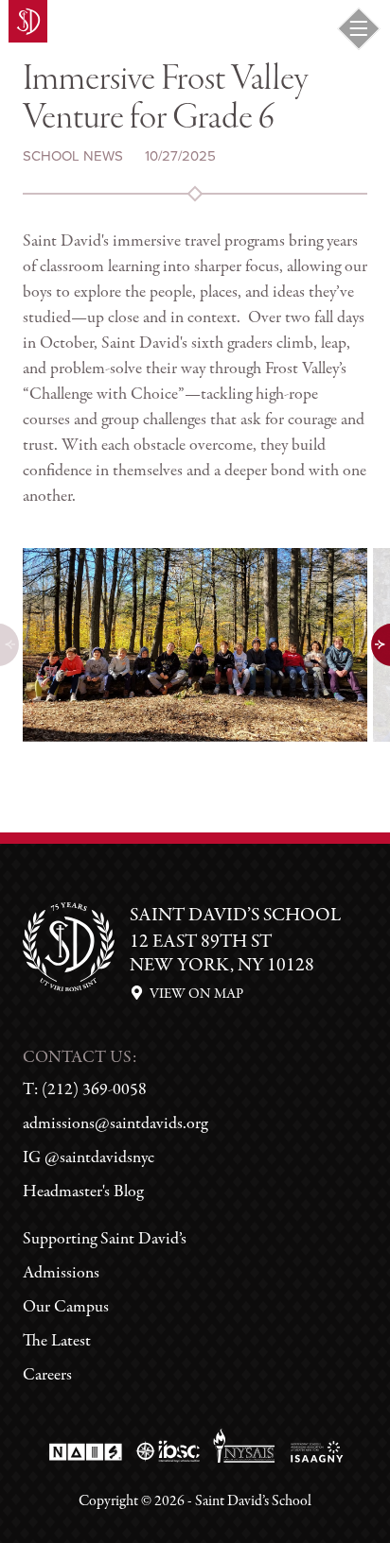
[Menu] (359, 28)
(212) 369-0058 (94, 1090)
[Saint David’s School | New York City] (28, 21)
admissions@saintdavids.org (115, 1124)
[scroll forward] (380, 644)
